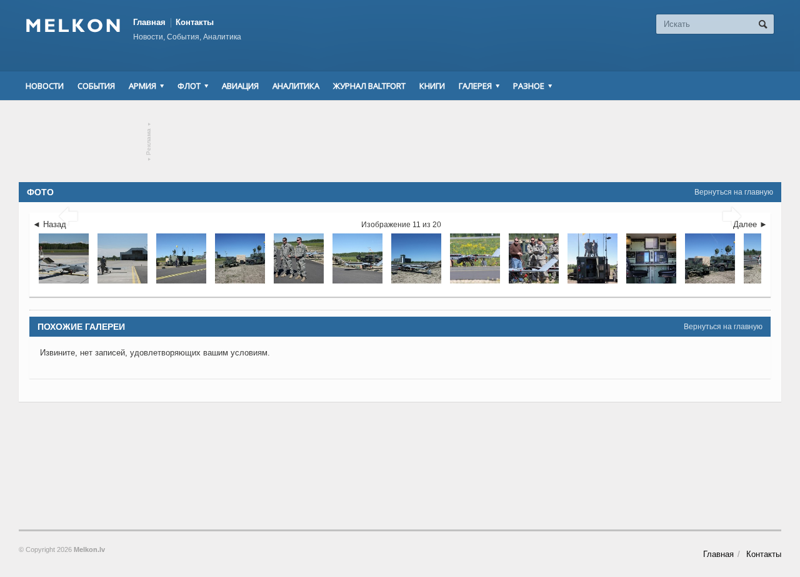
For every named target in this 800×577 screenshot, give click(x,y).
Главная (149, 22)
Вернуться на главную (733, 192)
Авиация (240, 85)
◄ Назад (49, 224)
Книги (432, 85)
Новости (45, 85)
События (96, 85)
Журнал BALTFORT (369, 85)
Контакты (195, 22)
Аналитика (295, 85)
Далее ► (750, 224)
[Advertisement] (400, 141)
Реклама (149, 142)
